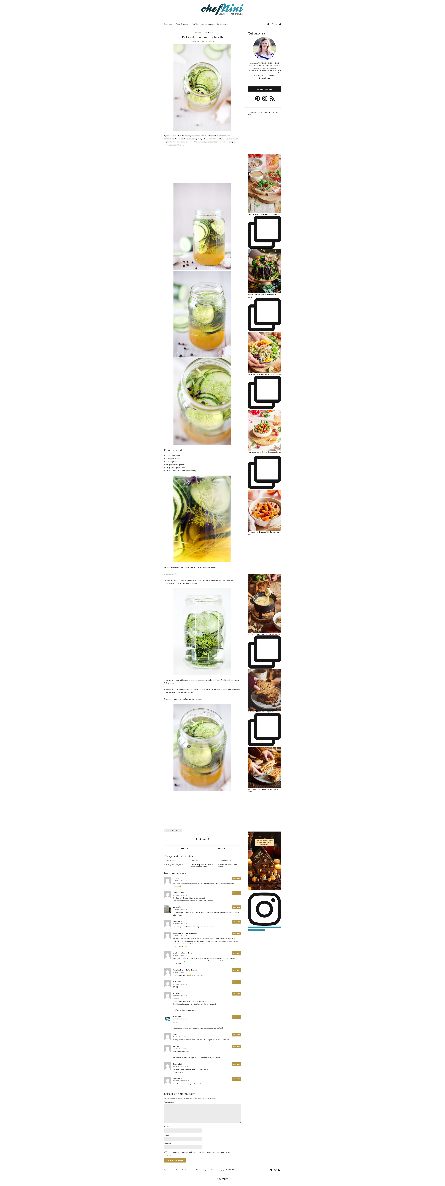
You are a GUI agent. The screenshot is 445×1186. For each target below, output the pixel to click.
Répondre (236, 878)
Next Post (222, 848)
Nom (166, 1127)
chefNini (178, 1016)
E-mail (167, 1135)
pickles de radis (178, 136)
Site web (167, 1143)
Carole (175, 907)
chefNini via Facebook (181, 953)
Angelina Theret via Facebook (184, 933)
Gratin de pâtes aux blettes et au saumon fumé (202, 865)
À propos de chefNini (171, 1170)
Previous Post (183, 848)
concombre (176, 830)
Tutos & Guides (182, 24)
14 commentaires (208, 41)
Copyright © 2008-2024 (226, 1170)
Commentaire (170, 1102)
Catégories (168, 24)
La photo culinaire (207, 24)
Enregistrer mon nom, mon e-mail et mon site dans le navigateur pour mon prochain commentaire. (197, 1153)
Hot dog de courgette (173, 864)
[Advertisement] (202, 166)
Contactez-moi (222, 24)
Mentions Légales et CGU (205, 1170)
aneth (167, 830)
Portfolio (195, 24)
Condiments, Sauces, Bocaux (202, 33)
